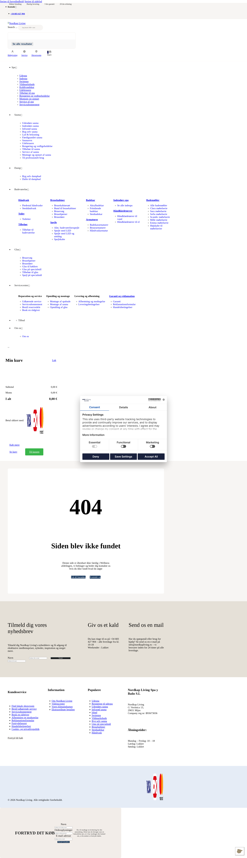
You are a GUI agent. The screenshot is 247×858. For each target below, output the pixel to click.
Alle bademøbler (158, 205)
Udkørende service (31, 301)
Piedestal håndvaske (32, 205)
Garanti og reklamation (122, 296)
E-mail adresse (63, 835)
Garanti (117, 301)
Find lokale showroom (23, 706)
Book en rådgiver (31, 310)
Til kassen (34, 451)
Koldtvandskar (26, 87)
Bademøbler (152, 200)
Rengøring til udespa (102, 703)
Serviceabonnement (29, 104)
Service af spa (26, 101)
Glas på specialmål (31, 269)
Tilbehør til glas (30, 272)
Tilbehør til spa (27, 93)
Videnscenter (58, 703)
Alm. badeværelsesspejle (66, 227)
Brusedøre (59, 217)
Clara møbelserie (158, 208)
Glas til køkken (30, 266)
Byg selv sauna (30, 131)
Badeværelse (20, 189)
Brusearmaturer (98, 227)
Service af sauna (30, 152)
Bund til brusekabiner (65, 208)
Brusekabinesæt (62, 205)
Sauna (17, 114)
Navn (10, 657)
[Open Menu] (8, 347)
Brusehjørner (60, 214)
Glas (16, 249)
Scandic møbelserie (160, 217)
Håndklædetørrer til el (128, 222)
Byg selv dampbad (31, 176)
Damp (17, 168)
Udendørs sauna (30, 123)
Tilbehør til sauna (31, 149)
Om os (17, 328)
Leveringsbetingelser (89, 304)
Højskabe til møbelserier (156, 227)
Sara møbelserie (158, 211)
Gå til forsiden (78, 577)
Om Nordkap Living (62, 700)
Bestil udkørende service (24, 708)
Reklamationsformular (124, 304)
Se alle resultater (22, 44)
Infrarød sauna (29, 128)
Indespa (23, 78)
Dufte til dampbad (31, 179)
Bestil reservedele (31, 307)
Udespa (23, 75)
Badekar (90, 200)
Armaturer (92, 219)
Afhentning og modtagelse (91, 301)
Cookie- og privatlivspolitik (25, 729)
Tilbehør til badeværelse (28, 231)
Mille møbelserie (158, 219)
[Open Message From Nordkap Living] (239, 851)
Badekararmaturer (99, 224)
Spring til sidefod (33, 1)
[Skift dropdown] (16, 7)
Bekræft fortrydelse (63, 842)
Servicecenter (21, 285)
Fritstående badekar (95, 210)
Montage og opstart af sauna (36, 154)
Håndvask (23, 200)
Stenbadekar (96, 214)
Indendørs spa (121, 200)
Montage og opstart (29, 98)
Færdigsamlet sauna (32, 137)
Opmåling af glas (58, 307)
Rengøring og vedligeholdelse (34, 95)
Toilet (21, 213)
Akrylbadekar (97, 205)
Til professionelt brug (33, 157)
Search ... (12, 27)
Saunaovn (27, 140)
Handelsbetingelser (122, 307)
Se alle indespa (124, 205)
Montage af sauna (59, 304)
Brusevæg (59, 211)
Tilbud (21, 320)
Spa (13, 67)
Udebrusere (25, 90)
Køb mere (14, 444)
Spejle (53, 222)
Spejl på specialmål (32, 275)
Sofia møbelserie (158, 214)
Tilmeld (60, 658)
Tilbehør (23, 224)
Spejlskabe (59, 239)
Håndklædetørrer (122, 210)
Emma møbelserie (159, 222)
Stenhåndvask (29, 208)
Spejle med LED (62, 230)
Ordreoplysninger (63, 830)
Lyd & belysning (30, 134)
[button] (49, 52)
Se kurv (13, 451)
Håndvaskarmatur (99, 230)
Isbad (94, 712)
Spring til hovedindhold (12, 1)
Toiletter (26, 219)
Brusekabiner (57, 200)
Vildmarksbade (27, 84)
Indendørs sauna (30, 126)
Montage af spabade (60, 301)
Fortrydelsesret (19, 723)
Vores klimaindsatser (62, 706)
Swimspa (24, 81)
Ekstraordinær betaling (63, 709)
